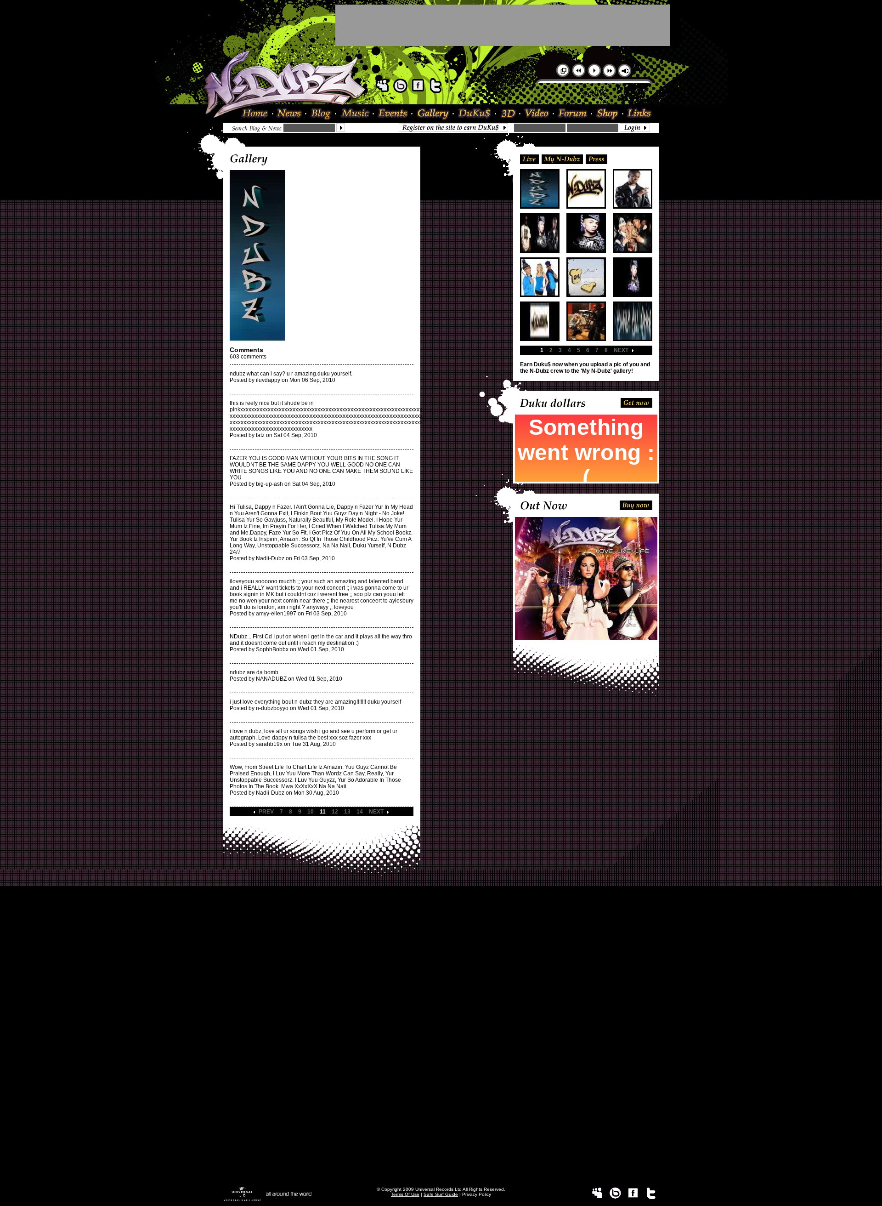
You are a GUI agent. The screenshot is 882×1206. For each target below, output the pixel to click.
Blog (321, 114)
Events (393, 114)
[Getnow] (636, 402)
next (376, 811)
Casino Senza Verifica (441, 1095)
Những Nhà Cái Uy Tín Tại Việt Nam (441, 999)
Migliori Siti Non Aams (441, 1127)
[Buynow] (636, 504)
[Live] (529, 158)
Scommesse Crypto (441, 1050)
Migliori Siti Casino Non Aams (441, 1134)
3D (508, 114)
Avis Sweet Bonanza (441, 964)
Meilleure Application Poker (441, 1172)
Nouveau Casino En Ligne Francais (441, 1056)
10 (310, 811)
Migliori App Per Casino (441, 1082)
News (289, 114)
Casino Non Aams (441, 1108)
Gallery (433, 114)
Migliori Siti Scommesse (441, 1069)
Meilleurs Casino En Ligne (441, 1031)
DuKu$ (475, 114)
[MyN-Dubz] (562, 158)
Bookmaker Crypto (441, 1011)
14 (359, 811)
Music (355, 114)
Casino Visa (441, 957)
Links (637, 114)
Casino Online (441, 912)
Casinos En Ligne (441, 1179)
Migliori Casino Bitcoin (441, 1114)
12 (335, 811)
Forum (573, 114)
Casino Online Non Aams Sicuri (441, 1063)
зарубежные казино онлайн (441, 992)
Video (537, 114)
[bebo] (400, 91)
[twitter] (436, 91)
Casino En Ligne (441, 1089)
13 (347, 811)
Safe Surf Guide (441, 1194)
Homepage (257, 114)
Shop (607, 114)
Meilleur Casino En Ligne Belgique (441, 938)
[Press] (596, 158)
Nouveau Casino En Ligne (441, 1037)
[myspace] (382, 91)
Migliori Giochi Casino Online (441, 951)
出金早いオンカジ (441, 977)
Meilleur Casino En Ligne (441, 906)
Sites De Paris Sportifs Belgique (441, 925)
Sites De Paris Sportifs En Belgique (441, 931)
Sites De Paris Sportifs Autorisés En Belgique (441, 919)
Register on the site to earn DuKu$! (456, 127)
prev (266, 811)
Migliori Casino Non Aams (441, 1076)
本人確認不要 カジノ (441, 985)
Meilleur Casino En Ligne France (441, 1018)
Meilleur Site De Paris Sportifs (441, 1024)
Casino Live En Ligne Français (441, 1005)
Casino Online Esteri (441, 1166)
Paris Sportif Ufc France (441, 970)
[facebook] (418, 91)
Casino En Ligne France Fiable (441, 1146)
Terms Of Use (405, 1194)
